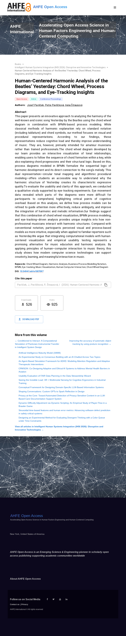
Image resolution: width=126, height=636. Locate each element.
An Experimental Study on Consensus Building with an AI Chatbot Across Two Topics (59, 357)
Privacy (24, 604)
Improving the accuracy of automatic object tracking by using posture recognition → (90, 342)
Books (18, 64)
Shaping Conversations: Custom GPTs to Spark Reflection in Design (52, 391)
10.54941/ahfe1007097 (31, 271)
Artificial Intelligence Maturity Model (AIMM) (40, 353)
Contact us (15, 604)
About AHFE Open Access (25, 578)
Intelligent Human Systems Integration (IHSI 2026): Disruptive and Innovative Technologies (60, 67)
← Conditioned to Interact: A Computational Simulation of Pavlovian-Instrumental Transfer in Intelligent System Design (37, 344)
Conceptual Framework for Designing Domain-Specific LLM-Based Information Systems (61, 387)
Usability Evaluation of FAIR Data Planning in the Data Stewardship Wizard (55, 376)
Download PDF (30, 319)
